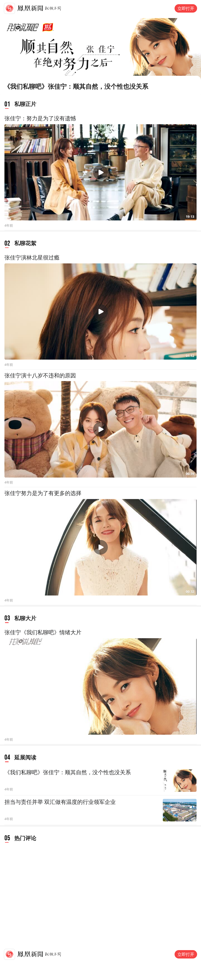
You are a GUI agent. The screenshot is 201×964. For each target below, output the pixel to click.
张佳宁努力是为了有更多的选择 (42, 493)
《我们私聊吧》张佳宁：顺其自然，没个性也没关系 (67, 772)
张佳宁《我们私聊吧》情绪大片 (42, 632)
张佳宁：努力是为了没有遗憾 (40, 118)
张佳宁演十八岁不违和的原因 (40, 375)
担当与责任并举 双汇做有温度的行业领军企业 (60, 802)
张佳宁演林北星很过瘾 (31, 258)
